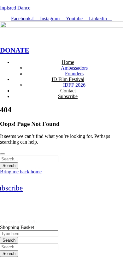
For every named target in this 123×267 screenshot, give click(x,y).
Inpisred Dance (15, 7)
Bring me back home (21, 171)
